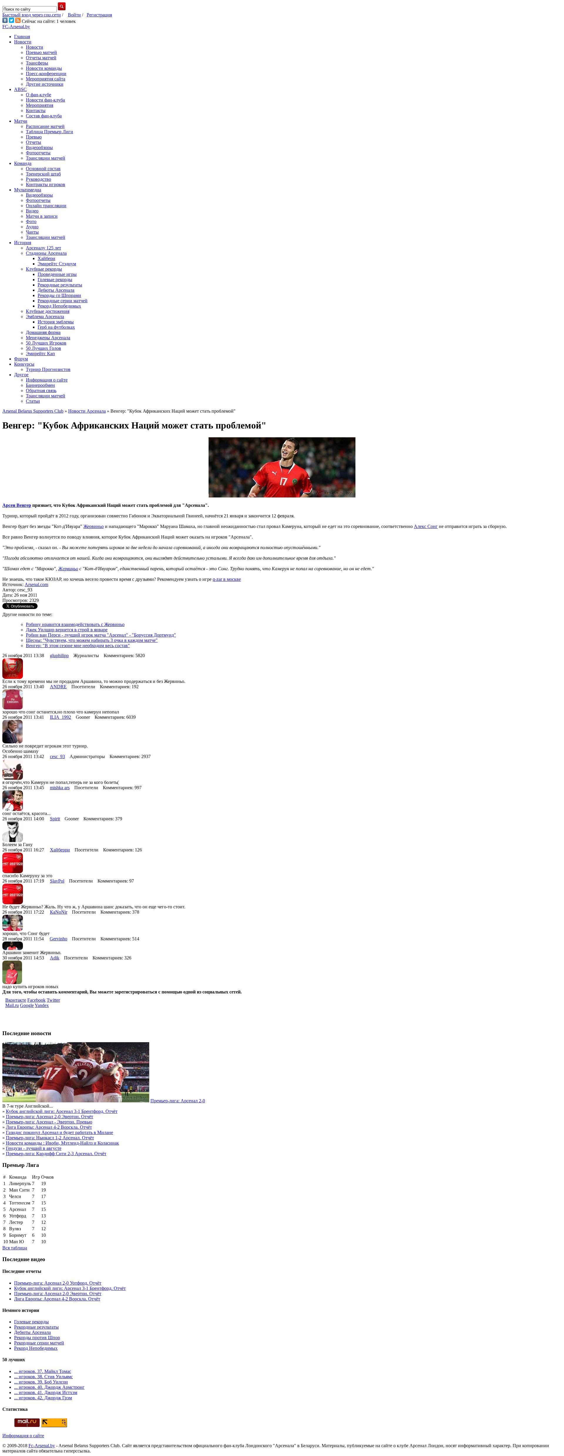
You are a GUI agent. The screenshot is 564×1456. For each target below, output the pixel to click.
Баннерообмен (40, 385)
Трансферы (37, 62)
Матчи (20, 121)
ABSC (20, 89)
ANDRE (58, 686)
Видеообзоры (39, 147)
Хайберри (60, 849)
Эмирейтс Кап (40, 353)
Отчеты (33, 142)
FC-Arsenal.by (16, 26)
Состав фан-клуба (44, 115)
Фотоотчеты (38, 152)
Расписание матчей (45, 126)
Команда (22, 163)
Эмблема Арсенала (45, 316)
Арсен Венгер (16, 505)
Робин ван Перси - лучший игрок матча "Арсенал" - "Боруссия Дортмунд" (101, 634)
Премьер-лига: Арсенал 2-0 (177, 1100)
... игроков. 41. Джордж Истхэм (45, 1392)
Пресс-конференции (46, 73)
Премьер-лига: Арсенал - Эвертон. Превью (49, 1121)
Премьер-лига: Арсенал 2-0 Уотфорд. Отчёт (57, 1282)
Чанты (32, 232)
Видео (32, 210)
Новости (22, 41)
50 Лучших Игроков (46, 342)
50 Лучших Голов (43, 348)
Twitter (53, 1000)
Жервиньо (93, 526)
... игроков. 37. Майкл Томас (42, 1371)
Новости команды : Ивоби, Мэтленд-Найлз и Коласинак (62, 1142)
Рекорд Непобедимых (59, 305)
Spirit (55, 818)
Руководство (38, 179)
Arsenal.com (36, 584)
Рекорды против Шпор (37, 1337)
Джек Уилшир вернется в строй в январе (67, 629)
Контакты (36, 110)
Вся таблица (14, 1247)
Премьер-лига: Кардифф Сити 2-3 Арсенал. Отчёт (56, 1153)
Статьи (33, 401)
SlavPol (57, 880)
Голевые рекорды (55, 279)
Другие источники (44, 84)
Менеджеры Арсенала (48, 337)
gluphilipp (59, 655)
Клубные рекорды (44, 268)
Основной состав (43, 168)
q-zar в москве (227, 579)
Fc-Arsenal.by (41, 1445)
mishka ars (60, 787)
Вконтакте (15, 1000)
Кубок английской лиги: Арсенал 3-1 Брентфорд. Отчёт (62, 1111)
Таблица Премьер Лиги (49, 131)
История (22, 242)
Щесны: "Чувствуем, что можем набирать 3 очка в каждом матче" (92, 640)
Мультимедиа (27, 189)
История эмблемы (56, 321)
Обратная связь (41, 390)
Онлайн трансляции (46, 205)
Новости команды (44, 68)
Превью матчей (41, 52)
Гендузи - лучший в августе (33, 1148)
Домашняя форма (43, 332)
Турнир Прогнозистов (48, 369)
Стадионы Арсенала (46, 253)
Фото (31, 221)
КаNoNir (58, 912)
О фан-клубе (38, 94)
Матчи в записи (42, 216)
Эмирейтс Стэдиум (57, 263)
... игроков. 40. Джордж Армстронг (49, 1387)
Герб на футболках (56, 327)
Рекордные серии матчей (63, 300)
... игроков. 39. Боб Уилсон (41, 1381)
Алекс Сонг (426, 526)
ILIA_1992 (60, 717)
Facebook (36, 1000)
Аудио (32, 226)
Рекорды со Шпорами (59, 295)
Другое (21, 374)
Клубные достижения (47, 311)
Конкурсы (24, 364)
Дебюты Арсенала (56, 290)
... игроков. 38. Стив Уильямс (43, 1376)
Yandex (42, 1005)
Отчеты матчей (41, 57)
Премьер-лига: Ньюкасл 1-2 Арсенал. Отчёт (50, 1137)
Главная (22, 36)
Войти (74, 14)
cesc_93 (57, 756)
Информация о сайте (47, 379)
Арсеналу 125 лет (43, 247)
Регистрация (99, 14)
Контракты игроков (45, 184)
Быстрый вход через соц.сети (31, 14)
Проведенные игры (57, 274)
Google (27, 1005)
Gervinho (58, 938)
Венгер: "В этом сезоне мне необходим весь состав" (78, 645)
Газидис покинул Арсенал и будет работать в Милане (59, 1132)
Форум (21, 358)
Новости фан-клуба (45, 99)
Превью (34, 136)
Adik (54, 957)
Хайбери (46, 258)
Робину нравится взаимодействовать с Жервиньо (75, 624)
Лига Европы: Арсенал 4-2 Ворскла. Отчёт (49, 1127)
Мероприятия (39, 105)
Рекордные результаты (60, 284)
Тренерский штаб (43, 173)
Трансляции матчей (45, 158)
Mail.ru (12, 1005)
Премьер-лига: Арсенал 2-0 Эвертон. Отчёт (49, 1116)
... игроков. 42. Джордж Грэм (43, 1397)
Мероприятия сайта (45, 78)
